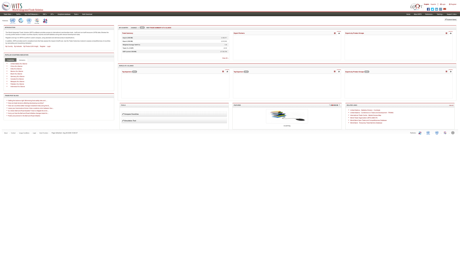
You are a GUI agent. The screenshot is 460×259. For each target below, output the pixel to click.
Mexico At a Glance (17, 71)
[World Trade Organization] (37, 21)
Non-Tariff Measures (31, 14)
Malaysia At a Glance (17, 81)
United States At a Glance (19, 64)
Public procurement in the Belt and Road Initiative (24, 116)
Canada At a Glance (17, 79)
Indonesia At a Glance (18, 86)
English (426, 4)
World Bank (453, 132)
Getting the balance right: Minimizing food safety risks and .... (27, 100)
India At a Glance (16, 69)
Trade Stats (7, 14)
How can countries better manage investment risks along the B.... (29, 106)
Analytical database (64, 14)
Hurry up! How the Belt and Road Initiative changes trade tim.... (28, 113)
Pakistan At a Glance (17, 84)
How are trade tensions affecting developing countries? (26, 103)
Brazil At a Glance (16, 74)
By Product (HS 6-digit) (30, 46)
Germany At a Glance (17, 76)
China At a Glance (16, 66)
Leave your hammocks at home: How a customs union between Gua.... (31, 108)
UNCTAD (428, 132)
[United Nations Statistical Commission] (29, 21)
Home (408, 14)
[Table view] (335, 33)
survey (62, 20)
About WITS (418, 14)
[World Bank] (21, 21)
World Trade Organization (445, 132)
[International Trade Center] (45, 21)
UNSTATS (436, 132)
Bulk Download (87, 14)
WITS (24, 6)
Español (433, 4)
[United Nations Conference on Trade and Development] (12, 21)
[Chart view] (339, 33)
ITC (420, 132)
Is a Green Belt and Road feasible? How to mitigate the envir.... (28, 111)
